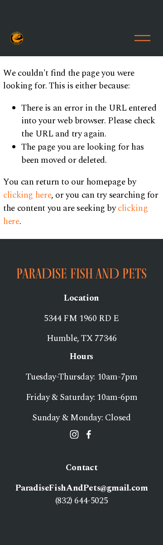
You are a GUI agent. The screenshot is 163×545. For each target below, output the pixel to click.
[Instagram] (74, 434)
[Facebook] (88, 434)
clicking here (27, 195)
